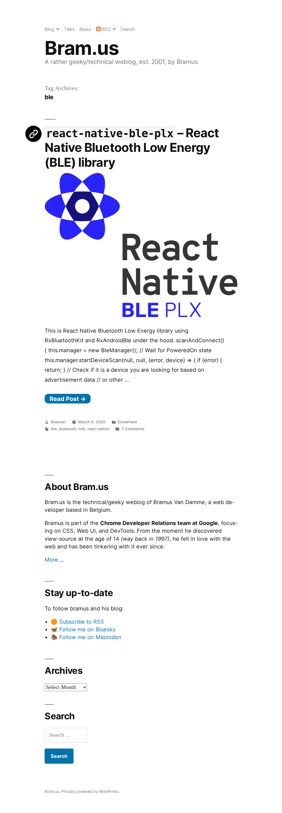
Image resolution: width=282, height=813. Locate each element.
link (81, 428)
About (85, 29)
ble (54, 428)
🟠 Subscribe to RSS (77, 621)
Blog (49, 29)
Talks (69, 29)
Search (127, 29)
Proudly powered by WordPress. (90, 791)
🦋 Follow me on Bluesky (83, 629)
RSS (106, 29)
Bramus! (58, 421)
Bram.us (82, 48)
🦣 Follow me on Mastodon (86, 637)
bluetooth (67, 428)
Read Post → (68, 398)
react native (98, 428)
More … (54, 559)
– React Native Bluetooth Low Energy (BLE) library (132, 147)
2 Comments (133, 428)
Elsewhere (127, 421)
